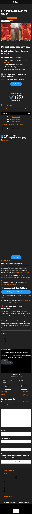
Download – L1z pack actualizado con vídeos (13, 124)
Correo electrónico (6, 438)
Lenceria (15, 380)
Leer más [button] (17, 506)
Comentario (4, 407)
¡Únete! (4, 360)
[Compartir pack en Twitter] (5, 341)
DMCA (5, 473)
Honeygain (12, 355)
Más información (7, 363)
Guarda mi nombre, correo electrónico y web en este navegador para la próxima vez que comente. (15, 457)
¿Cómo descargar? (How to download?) (16, 108)
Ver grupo (16, 257)
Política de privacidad (8, 470)
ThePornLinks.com (8, 496)
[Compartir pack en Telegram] (5, 336)
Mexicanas (21, 380)
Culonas (10, 380)
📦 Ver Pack (16, 83)
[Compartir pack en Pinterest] (5, 344)
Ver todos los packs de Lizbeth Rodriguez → (16, 292)
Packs (2, 6)
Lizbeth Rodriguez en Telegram (21, 272)
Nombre (3, 430)
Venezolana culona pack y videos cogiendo (26, 393)
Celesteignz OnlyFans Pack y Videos (5, 393)
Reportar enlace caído (12, 128)
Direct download (16, 117)
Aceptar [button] (16, 511)
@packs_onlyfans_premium (10, 266)
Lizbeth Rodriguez (11, 17)
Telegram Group (5, 260)
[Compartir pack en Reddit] (5, 339)
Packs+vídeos (4, 382)
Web (2, 446)
